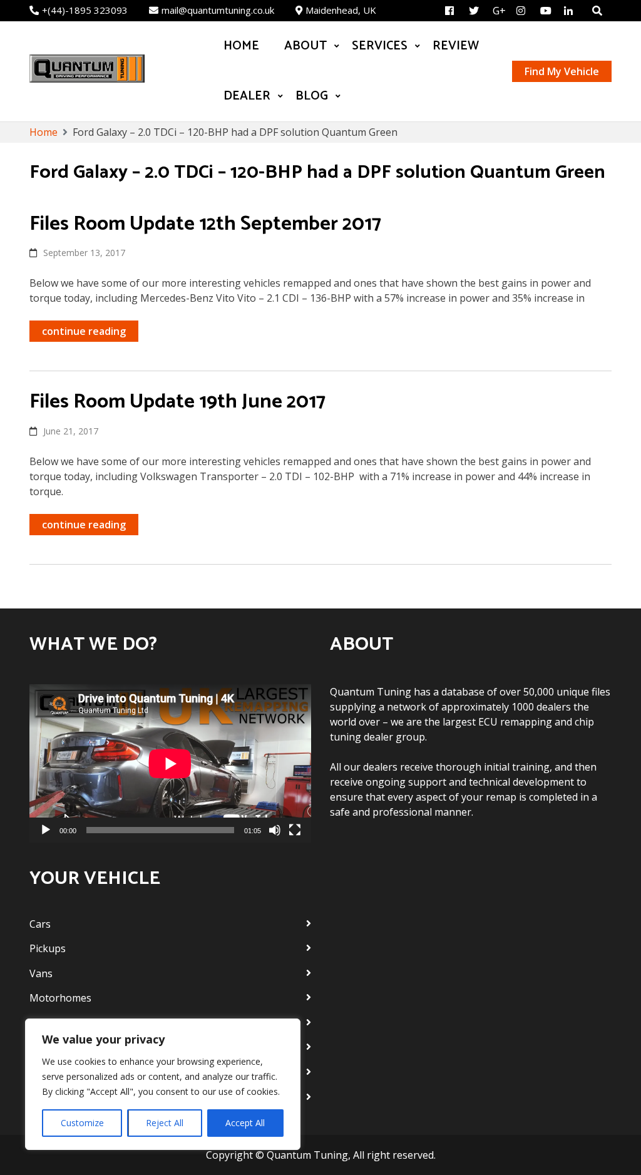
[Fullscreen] (295, 830)
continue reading (84, 331)
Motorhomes (60, 998)
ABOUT (305, 46)
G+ (499, 11)
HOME (241, 46)
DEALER (246, 96)
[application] (170, 763)
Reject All (164, 1123)
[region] (162, 1084)
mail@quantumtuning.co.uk (218, 10)
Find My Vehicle (562, 71)
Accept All (245, 1123)
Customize (82, 1123)
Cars (40, 924)
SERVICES (380, 46)
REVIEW (456, 46)
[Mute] (275, 830)
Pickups (47, 948)
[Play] (45, 830)
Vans (41, 973)
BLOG (311, 96)
